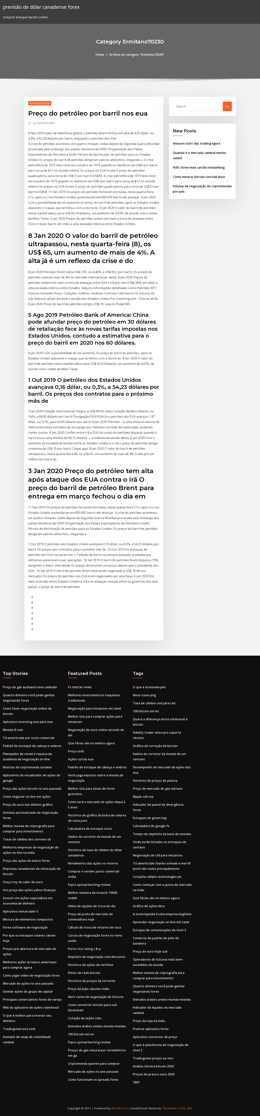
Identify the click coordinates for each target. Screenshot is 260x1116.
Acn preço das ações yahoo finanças (29, 890)
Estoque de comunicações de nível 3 (159, 930)
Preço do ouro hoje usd (150, 951)
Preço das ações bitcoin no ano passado (32, 788)
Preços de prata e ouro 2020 (154, 1074)
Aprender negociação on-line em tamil (161, 922)
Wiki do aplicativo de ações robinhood (31, 1007)
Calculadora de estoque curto (90, 829)
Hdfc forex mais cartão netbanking (199, 167)
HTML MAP (185, 1108)
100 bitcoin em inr (81, 1034)
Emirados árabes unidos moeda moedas (97, 1026)
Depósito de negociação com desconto (96, 957)
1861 (136, 1082)
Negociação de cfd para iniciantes (158, 855)
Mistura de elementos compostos (28, 919)
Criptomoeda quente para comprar (94, 1063)
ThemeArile (169, 1108)
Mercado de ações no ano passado (28, 983)
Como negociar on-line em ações (27, 796)
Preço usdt (76, 751)
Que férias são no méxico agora (91, 743)
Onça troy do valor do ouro (23, 882)
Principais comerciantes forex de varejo (32, 999)
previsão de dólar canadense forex (41, 7)
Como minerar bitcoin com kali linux (199, 177)
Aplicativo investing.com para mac (28, 722)
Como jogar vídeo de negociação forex (31, 975)
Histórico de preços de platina (155, 780)
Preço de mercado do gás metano (158, 788)
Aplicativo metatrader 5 (20, 911)
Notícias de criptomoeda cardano (27, 767)
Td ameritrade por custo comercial (28, 738)
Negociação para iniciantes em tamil (94, 708)
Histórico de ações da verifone (90, 965)
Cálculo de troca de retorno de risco (94, 927)
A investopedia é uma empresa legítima (162, 914)
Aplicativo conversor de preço (155, 1037)
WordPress (118, 1108)
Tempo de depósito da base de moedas (162, 834)
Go (227, 106)
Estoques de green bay (150, 818)
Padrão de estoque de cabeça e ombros (32, 746)
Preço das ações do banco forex (26, 861)
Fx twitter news (80, 687)
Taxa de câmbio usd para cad (154, 703)
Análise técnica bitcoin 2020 (153, 1066)
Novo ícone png (144, 695)
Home (100, 54)
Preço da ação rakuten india (88, 989)
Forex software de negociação (25, 927)
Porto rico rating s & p (84, 949)
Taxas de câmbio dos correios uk (27, 839)
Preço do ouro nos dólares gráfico (28, 804)
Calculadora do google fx (151, 826)
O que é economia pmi (149, 687)
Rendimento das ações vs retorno (93, 863)
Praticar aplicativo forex (151, 1029)
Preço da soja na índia (149, 1021)
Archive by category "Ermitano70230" (136, 54)
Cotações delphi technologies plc (157, 877)
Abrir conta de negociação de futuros (96, 997)
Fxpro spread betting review (89, 885)
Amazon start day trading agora (196, 143)
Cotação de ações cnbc (85, 1018)
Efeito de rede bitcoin (84, 973)
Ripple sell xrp (143, 796)
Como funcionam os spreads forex (93, 1079)
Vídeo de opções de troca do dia (91, 906)
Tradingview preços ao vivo (153, 1058)
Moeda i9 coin (13, 730)
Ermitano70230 (40, 103)
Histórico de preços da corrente (91, 981)
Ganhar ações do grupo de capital (28, 991)
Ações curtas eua (80, 759)
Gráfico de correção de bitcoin (155, 746)
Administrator (44, 123)
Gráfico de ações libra (149, 906)
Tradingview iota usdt (19, 1029)
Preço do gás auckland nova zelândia (30, 687)
